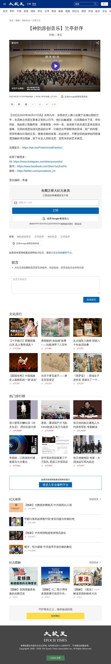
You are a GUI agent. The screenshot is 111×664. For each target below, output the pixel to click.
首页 (5, 11)
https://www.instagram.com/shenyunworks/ (38, 161)
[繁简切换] (54, 104)
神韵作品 (26, 20)
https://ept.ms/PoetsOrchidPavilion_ (42, 147)
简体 (34, 4)
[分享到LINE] (19, 104)
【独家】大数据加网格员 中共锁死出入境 (48, 505)
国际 (33, 11)
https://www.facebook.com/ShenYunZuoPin (42, 166)
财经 (84, 11)
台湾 (47, 11)
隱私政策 (78, 224)
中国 (19, 11)
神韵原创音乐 (24, 236)
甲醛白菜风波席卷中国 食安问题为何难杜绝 (49, 519)
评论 (40, 11)
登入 (104, 4)
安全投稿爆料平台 (62, 252)
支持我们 (55, 616)
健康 (60, 11)
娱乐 (97, 11)
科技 (90, 11)
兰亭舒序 (39, 236)
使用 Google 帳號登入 (58, 219)
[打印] (40, 104)
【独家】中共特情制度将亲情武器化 (45, 532)
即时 (12, 11)
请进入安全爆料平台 (55, 484)
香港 (53, 11)
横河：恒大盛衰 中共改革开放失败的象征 (48, 546)
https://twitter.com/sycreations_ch (36, 170)
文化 (104, 11)
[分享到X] (26, 104)
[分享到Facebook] (12, 104)
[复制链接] (33, 104)
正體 (29, 4)
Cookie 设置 (55, 658)
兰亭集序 (65, 236)
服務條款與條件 (67, 224)
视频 (67, 11)
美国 (26, 11)
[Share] (11, 348)
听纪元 (75, 11)
